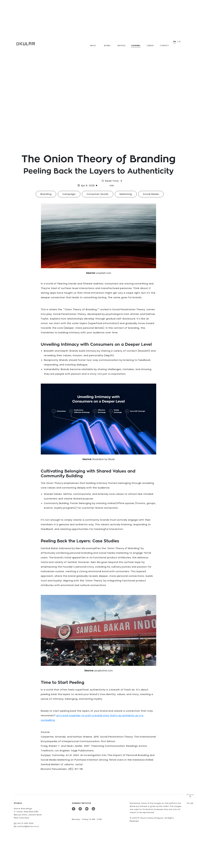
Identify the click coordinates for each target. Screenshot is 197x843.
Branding (46, 194)
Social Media (151, 194)
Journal (136, 45)
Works (107, 45)
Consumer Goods (98, 194)
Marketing (126, 194)
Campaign (69, 194)
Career (150, 45)
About (93, 45)
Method (121, 45)
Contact (164, 45)
